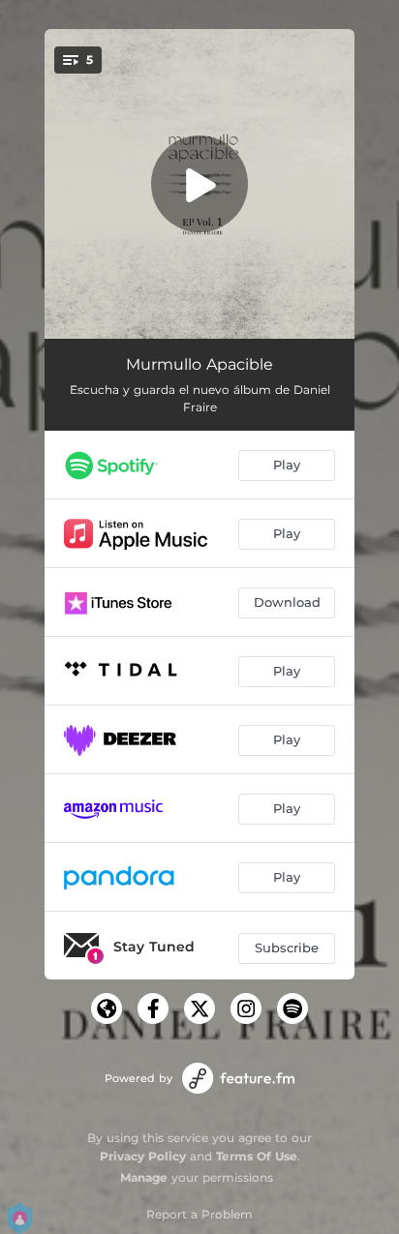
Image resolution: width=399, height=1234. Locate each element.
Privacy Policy (143, 1156)
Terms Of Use (256, 1156)
